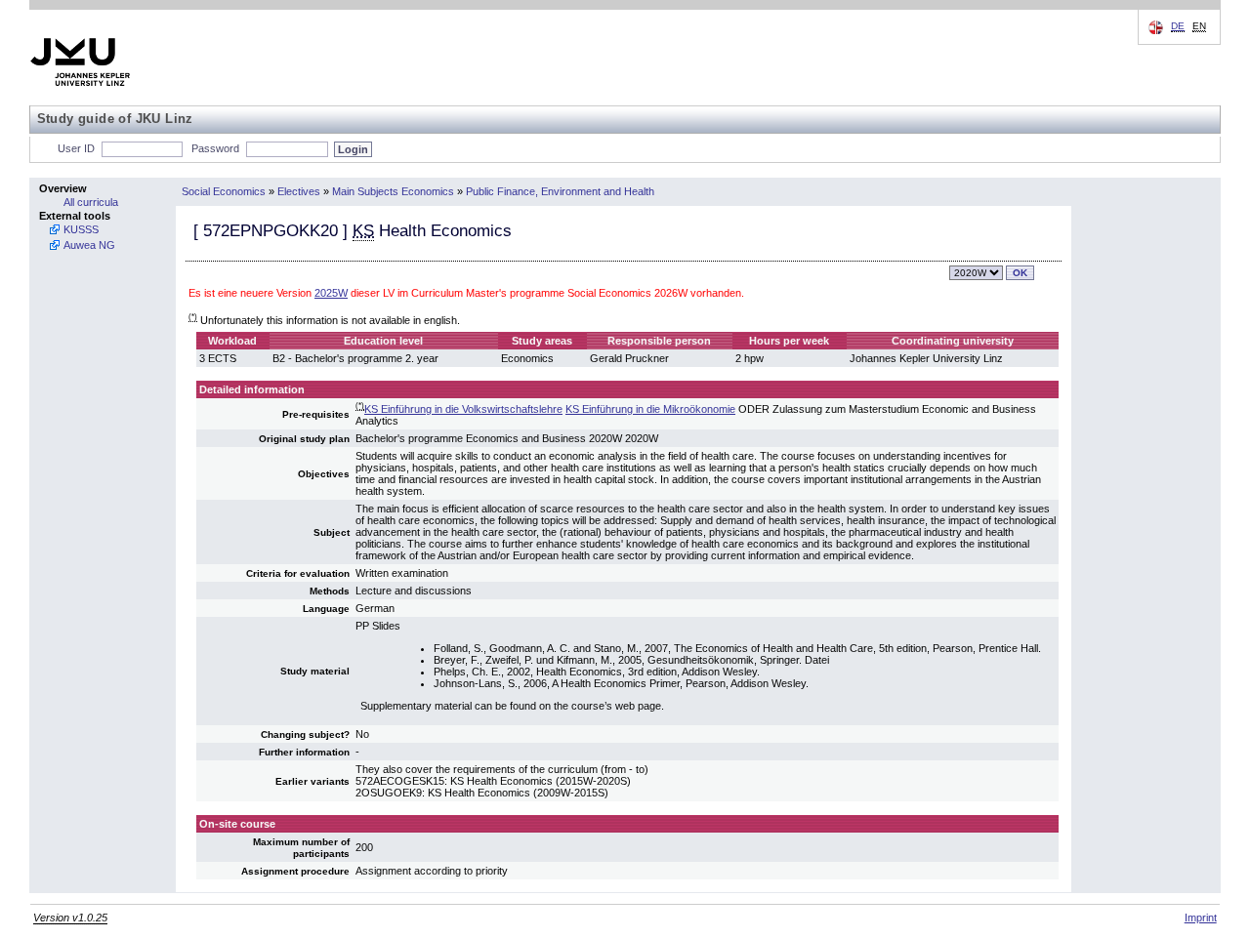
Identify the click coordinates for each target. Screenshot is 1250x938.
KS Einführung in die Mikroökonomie (650, 409)
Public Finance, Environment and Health (560, 191)
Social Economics (224, 191)
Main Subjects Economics (393, 191)
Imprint (1201, 917)
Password (215, 148)
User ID (76, 148)
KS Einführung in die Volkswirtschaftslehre (463, 409)
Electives (298, 191)
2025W (331, 293)
